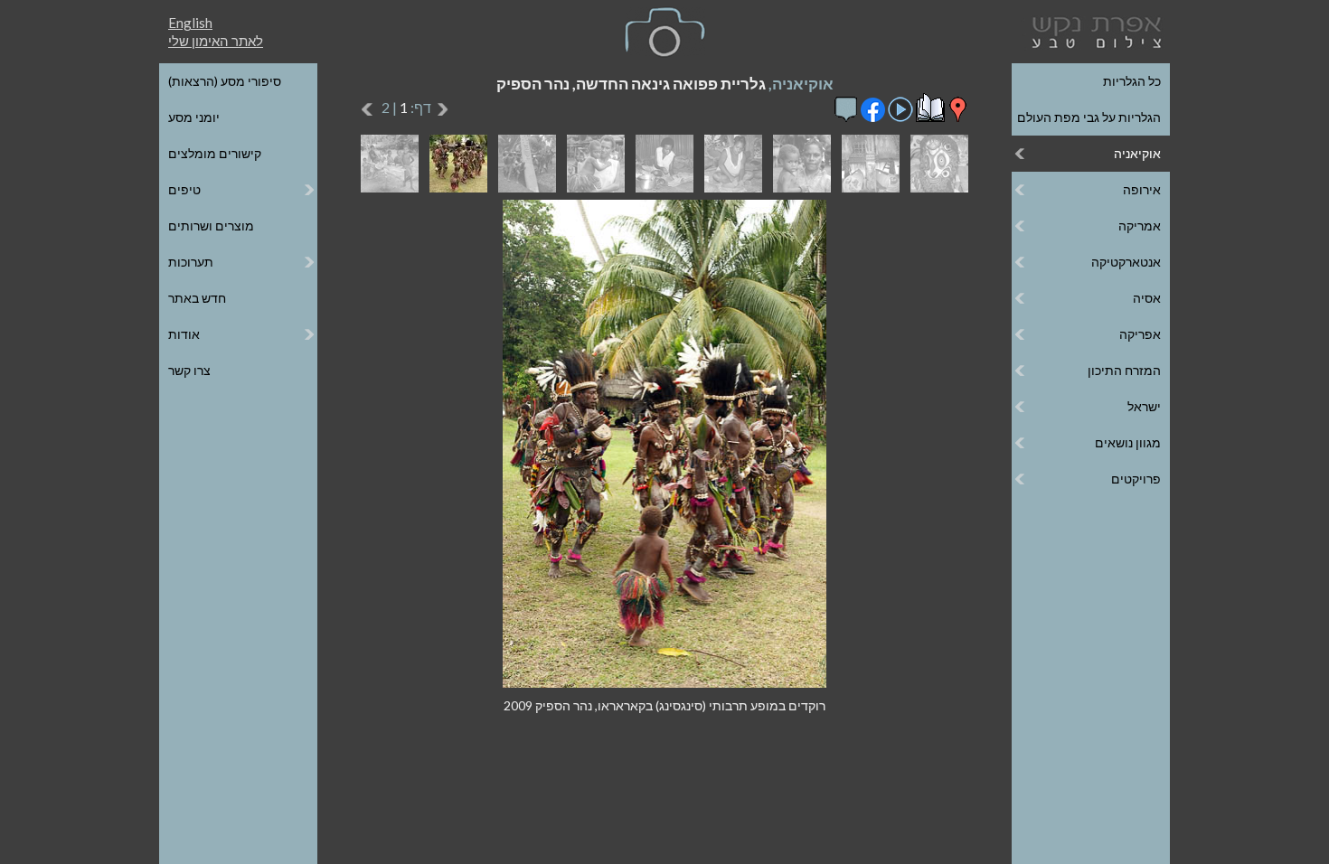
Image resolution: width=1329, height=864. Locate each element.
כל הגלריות (1132, 81)
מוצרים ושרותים (211, 225)
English (190, 22)
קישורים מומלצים (214, 153)
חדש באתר (197, 297)
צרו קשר (189, 370)
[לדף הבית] (1093, 30)
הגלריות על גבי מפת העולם (1089, 117)
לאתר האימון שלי (215, 41)
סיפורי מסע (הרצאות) (224, 81)
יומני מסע (194, 117)
